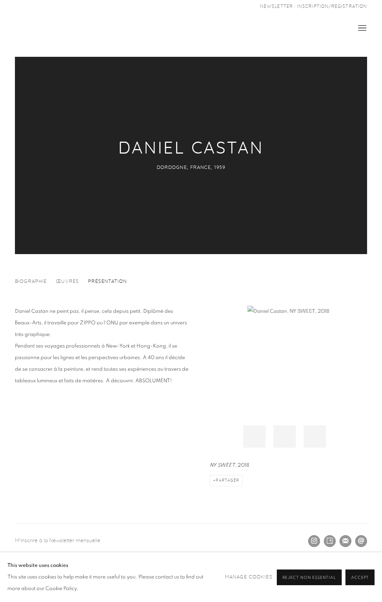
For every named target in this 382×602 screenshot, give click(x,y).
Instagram (314, 541)
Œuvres (67, 281)
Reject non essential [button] (309, 577)
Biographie (31, 281)
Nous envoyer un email (361, 541)
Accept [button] (360, 577)
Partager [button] (227, 480)
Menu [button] (361, 28)
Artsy (330, 541)
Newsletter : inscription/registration (313, 6)
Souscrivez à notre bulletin (345, 541)
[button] (315, 436)
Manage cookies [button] (248, 577)
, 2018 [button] (254, 436)
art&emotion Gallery (37, 28)
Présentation (107, 281)
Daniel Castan (191, 148)
